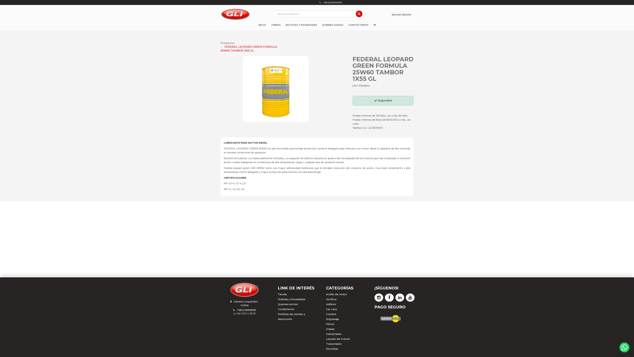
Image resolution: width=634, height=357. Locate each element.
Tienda (282, 294)
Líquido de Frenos (338, 338)
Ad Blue (331, 299)
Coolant (331, 314)
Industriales (333, 334)
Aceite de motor (336, 294)
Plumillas (332, 348)
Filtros (330, 324)
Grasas (330, 329)
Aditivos (331, 304)
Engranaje (332, 319)
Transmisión (334, 343)
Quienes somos (288, 304)
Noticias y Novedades (291, 299)
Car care (331, 309)
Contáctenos (286, 309)
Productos (227, 43)
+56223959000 (246, 310)
